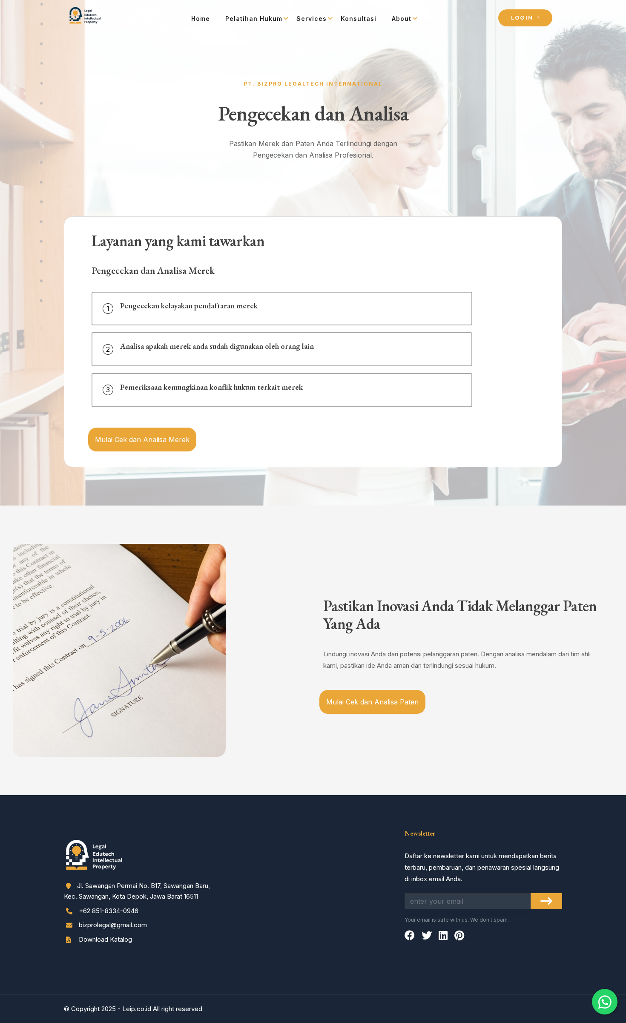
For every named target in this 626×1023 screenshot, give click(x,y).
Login (523, 18)
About (401, 18)
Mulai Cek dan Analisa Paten (372, 702)
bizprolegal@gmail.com (113, 925)
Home (200, 18)
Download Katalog (104, 939)
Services (311, 18)
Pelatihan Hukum (253, 18)
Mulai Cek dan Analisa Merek (142, 439)
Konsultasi (358, 18)
